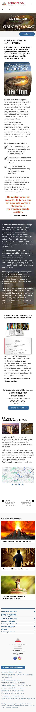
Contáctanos (19, 651)
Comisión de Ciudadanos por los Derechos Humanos (18, 698)
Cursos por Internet (9, 624)
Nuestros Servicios (9, 10)
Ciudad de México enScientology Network (9, 615)
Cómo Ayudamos (8, 632)
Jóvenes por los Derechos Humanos (13, 696)
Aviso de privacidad (18, 705)
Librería (4, 629)
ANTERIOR (7, 500)
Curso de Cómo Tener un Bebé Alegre (26, 503)
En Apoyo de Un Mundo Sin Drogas (12, 690)
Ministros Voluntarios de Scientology (13, 682)
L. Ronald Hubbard (7, 672)
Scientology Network (8, 674)
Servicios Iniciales (8, 621)
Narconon (21, 688)
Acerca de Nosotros (9, 611)
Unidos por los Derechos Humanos (12, 693)
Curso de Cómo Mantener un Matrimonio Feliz (10, 503)
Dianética (18, 672)
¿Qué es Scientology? (9, 618)
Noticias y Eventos (8, 626)
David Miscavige (6, 677)
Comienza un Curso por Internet (11, 680)
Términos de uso (6, 707)
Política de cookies (30, 705)
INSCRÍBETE (26, 34)
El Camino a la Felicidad (8, 688)
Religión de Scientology (25, 674)
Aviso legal (15, 707)
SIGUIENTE (28, 500)
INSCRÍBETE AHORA (18, 408)
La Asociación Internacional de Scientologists (15, 685)
